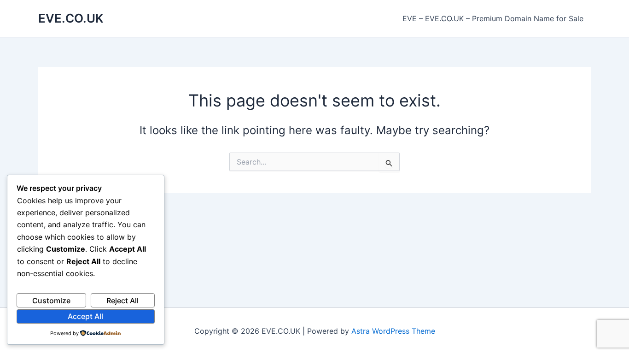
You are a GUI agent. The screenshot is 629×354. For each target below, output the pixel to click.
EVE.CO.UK (71, 18)
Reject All (122, 300)
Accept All (85, 316)
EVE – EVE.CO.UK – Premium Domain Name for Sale (492, 18)
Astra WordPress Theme (393, 331)
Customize (51, 300)
